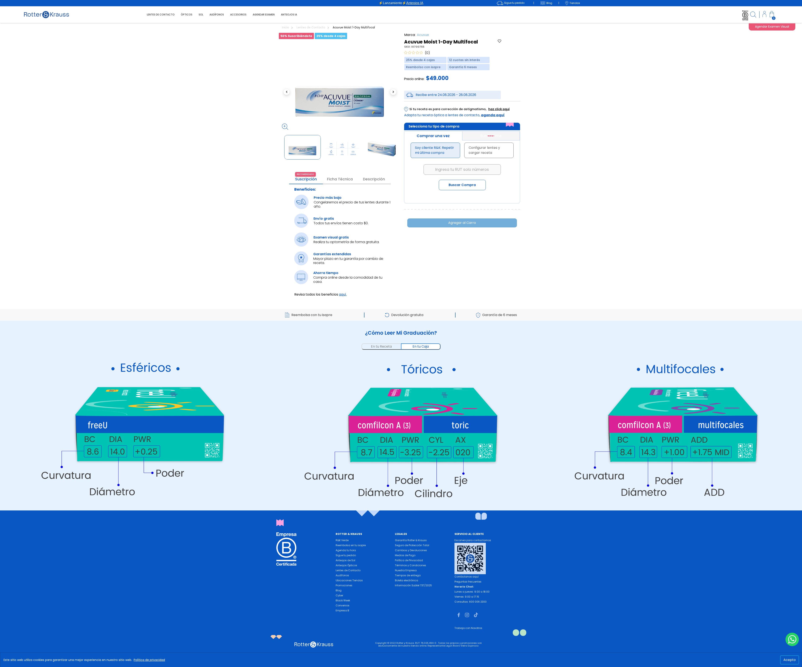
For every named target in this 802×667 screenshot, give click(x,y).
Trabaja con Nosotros (468, 628)
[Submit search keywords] (753, 15)
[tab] (491, 135)
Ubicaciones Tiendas (349, 580)
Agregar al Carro (462, 222)
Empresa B (342, 610)
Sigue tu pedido (346, 555)
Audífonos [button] (216, 14)
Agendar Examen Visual (772, 26)
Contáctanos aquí (466, 576)
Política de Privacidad (409, 560)
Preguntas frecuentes (467, 581)
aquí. (343, 294)
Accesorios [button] (238, 14)
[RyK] (46, 14)
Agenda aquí (493, 115)
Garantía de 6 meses (499, 314)
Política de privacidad (149, 660)
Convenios (342, 605)
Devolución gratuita (407, 314)
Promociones (344, 585)
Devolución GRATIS (401, 3)
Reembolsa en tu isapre (351, 545)
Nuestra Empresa (406, 570)
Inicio (286, 27)
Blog (338, 590)
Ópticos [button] (186, 14)
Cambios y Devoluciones (411, 550)
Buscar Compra (462, 184)
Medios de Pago (405, 555)
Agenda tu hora (346, 550)
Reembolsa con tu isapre (311, 314)
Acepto (789, 659)
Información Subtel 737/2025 (413, 585)
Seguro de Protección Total (412, 545)
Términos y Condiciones (410, 565)
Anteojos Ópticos (346, 565)
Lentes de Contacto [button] (161, 14)
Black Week (343, 600)
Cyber (339, 595)
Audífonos (342, 575)
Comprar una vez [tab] (433, 135)
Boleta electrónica (406, 580)
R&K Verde (342, 540)
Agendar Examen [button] (264, 14)
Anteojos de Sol (345, 560)
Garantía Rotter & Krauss (411, 540)
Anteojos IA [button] (289, 14)
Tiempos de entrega (408, 575)
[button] (764, 14)
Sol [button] (201, 14)
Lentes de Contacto (311, 27)
